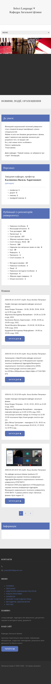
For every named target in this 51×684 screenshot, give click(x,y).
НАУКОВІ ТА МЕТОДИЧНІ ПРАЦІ (18, 599)
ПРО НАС (10, 604)
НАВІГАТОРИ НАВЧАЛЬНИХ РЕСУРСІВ (21, 591)
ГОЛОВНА (10, 586)
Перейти (9, 649)
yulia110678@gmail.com (13, 570)
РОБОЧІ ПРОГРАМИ (14, 594)
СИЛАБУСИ (10, 596)
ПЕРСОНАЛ (10, 589)
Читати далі (14, 339)
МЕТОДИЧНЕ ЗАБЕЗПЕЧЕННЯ (18, 602)
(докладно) (9, 183)
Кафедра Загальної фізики (25, 12)
